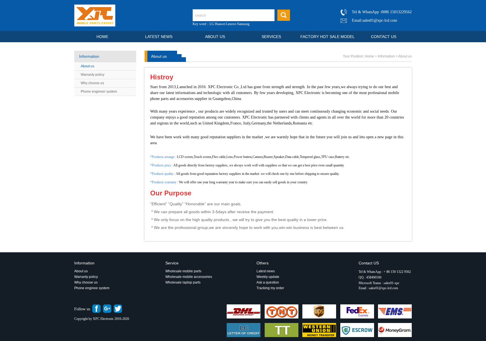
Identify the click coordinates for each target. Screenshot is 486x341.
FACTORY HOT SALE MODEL (327, 36)
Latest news (265, 271)
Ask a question (267, 282)
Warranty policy (92, 75)
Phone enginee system (91, 288)
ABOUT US (215, 36)
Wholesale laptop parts (183, 282)
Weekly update (267, 277)
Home (369, 56)
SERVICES (271, 36)
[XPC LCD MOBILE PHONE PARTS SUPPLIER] (94, 25)
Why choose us (92, 83)
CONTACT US (383, 36)
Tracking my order (270, 288)
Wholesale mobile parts (183, 271)
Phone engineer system (99, 91)
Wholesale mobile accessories (188, 277)
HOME (102, 36)
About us (87, 66)
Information (386, 56)
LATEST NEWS (158, 36)
